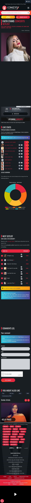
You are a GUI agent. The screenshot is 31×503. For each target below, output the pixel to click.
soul (20, 393)
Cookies (21, 484)
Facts (15, 476)
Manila (21, 442)
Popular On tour (23, 476)
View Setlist (16, 114)
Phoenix (6, 442)
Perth (22, 439)
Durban (23, 431)
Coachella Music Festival (15, 462)
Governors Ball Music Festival (15, 473)
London (18, 426)
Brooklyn (6, 436)
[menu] (28, 7)
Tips (10, 476)
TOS (9, 484)
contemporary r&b (6, 396)
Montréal (6, 444)
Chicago (15, 434)
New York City (7, 429)
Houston (13, 436)
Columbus (8, 17)
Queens (20, 436)
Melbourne (22, 429)
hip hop (11, 393)
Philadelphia (14, 442)
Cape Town (15, 431)
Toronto (22, 434)
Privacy (15, 484)
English (28, 1)
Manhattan (13, 444)
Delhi (12, 426)
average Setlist (10, 241)
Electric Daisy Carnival (15, 466)
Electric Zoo (15, 468)
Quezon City (7, 434)
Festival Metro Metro (15, 471)
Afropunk (15, 455)
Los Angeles (7, 431)
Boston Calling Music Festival (15, 460)
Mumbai (6, 426)
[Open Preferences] (2, 501)
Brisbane (6, 439)
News (5, 476)
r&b (28, 393)
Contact (9, 478)
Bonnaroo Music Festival (15, 457)
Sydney (15, 429)
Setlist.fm (11, 297)
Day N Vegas (15, 464)
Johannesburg (14, 439)
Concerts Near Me (23, 17)
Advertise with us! (19, 478)
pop (3, 393)
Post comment (8, 380)
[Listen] (19, 145)
